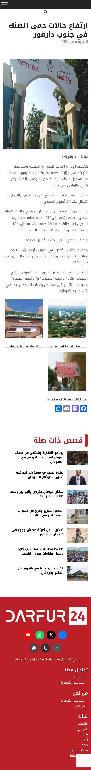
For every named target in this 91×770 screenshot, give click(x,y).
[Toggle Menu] (4, 4)
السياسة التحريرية (73, 700)
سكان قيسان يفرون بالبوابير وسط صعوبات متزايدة (36, 494)
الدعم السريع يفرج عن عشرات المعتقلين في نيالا (40, 513)
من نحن (80, 706)
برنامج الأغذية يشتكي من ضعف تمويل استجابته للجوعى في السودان (39, 457)
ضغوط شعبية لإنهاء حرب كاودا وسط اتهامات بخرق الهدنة (39, 552)
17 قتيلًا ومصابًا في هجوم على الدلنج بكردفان (39, 571)
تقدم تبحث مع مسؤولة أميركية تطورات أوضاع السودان (39, 475)
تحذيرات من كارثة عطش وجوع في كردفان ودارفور (37, 532)
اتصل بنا (80, 677)
